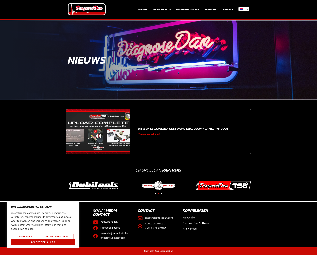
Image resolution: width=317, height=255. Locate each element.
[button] (70, 184)
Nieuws (142, 9)
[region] (43, 225)
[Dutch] (244, 9)
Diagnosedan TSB (187, 9)
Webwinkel (160, 9)
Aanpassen (25, 236)
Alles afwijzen (56, 236)
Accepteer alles (43, 242)
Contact (227, 9)
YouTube (210, 9)
